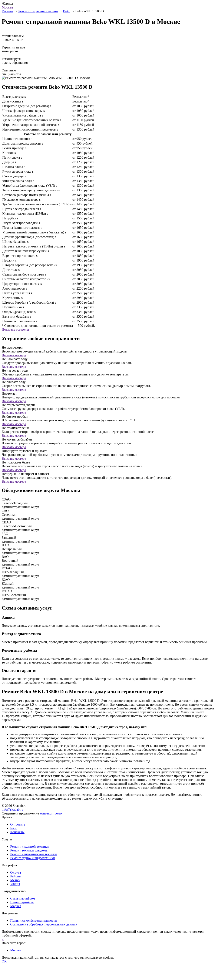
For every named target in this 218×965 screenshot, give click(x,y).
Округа (15, 872)
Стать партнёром (22, 898)
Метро (15, 880)
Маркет (15, 906)
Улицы (15, 884)
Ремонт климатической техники (33, 854)
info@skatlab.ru (12, 809)
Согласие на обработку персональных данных (43, 924)
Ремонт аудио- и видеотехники (32, 858)
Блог (13, 828)
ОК (4, 961)
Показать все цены (15, 329)
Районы (16, 876)
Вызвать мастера (14, 355)
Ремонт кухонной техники (29, 846)
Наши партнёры (22, 902)
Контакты (17, 832)
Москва (7, 7)
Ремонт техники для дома (28, 850)
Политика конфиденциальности (33, 920)
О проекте (17, 824)
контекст (51, 813)
